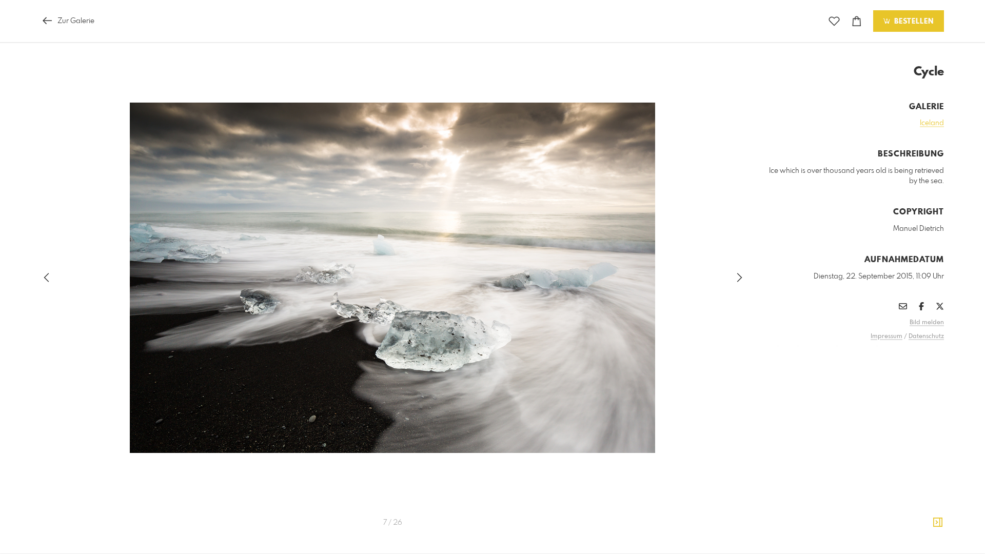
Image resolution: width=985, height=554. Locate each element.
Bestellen (913, 21)
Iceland (932, 123)
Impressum (886, 336)
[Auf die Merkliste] (834, 21)
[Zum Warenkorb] (857, 21)
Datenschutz (926, 336)
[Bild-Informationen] (938, 522)
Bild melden (927, 323)
